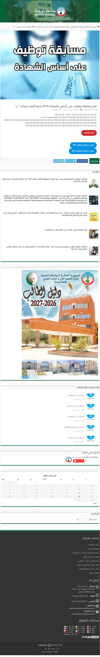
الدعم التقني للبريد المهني (89, 561)
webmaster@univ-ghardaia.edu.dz (82, 608)
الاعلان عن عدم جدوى (75, 406)
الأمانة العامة (84, 27)
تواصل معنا (94, 573)
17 (79, 493)
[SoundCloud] (45, 648)
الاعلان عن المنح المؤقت (74, 427)
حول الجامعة (94, 545)
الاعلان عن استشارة (75, 396)
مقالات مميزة (68, 110)
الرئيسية (94, 27)
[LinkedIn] (51, 648)
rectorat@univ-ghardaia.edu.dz (83, 614)
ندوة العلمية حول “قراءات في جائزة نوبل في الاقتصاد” (65, 230)
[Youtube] (49, 648)
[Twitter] (54, 648)
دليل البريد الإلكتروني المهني (88, 565)
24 (79, 497)
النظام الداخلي (93, 549)
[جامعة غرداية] (50, 11)
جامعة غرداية (47, 652)
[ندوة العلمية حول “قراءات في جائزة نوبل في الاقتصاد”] (93, 234)
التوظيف (73, 27)
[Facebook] (56, 648)
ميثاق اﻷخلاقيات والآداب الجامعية (85, 553)
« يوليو (95, 503)
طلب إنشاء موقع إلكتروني (88, 569)
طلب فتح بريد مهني (91, 557)
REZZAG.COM (56, 645)
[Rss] (59, 648)
